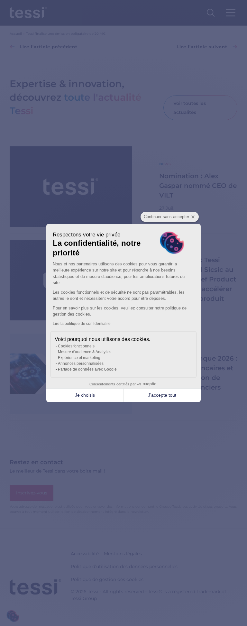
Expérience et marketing (79, 357)
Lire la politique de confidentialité (82, 323)
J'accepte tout (162, 395)
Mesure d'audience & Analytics (84, 352)
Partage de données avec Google (87, 369)
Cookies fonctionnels (76, 346)
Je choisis (85, 395)
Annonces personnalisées (81, 363)
